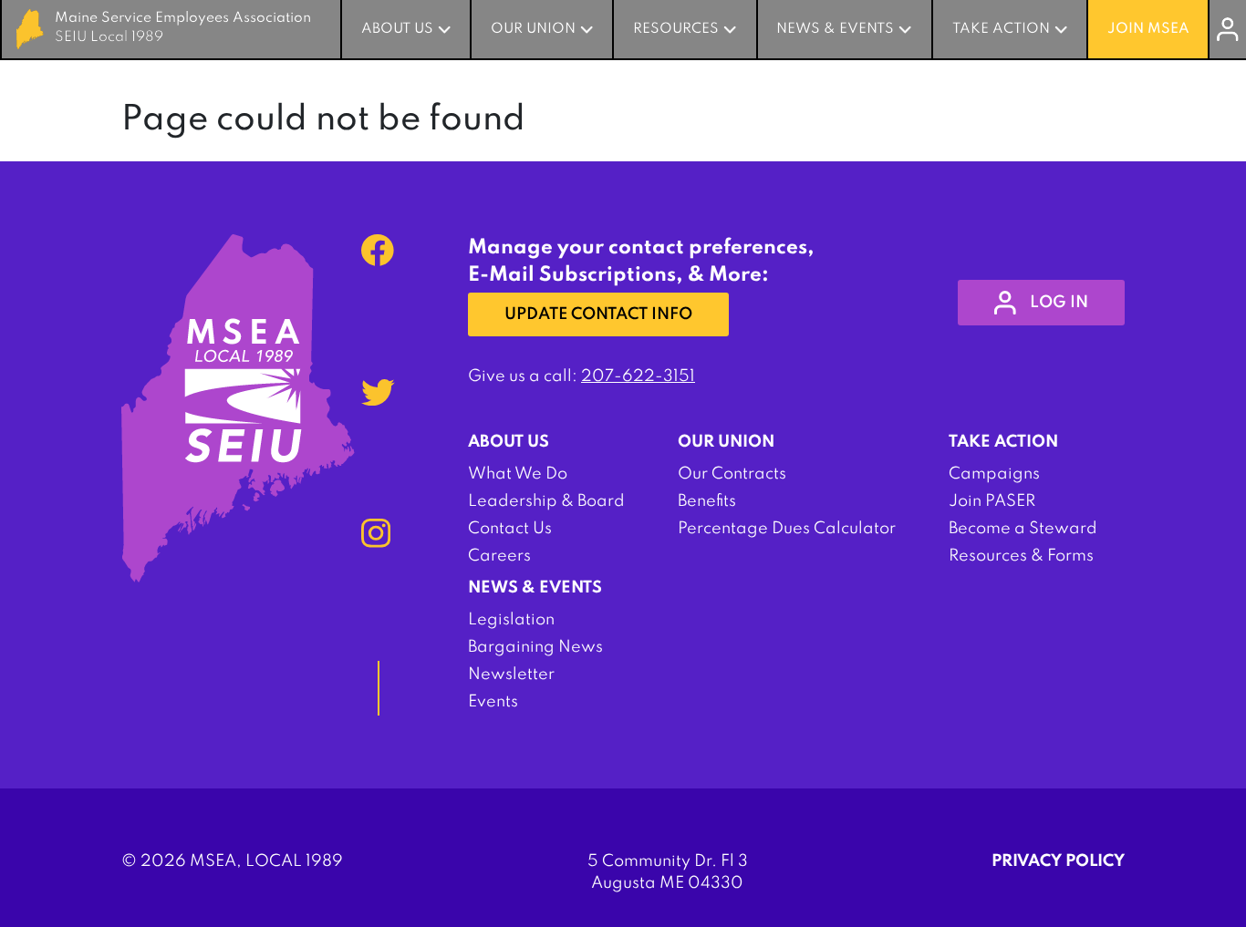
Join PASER (992, 501)
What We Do (517, 474)
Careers (499, 556)
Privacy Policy (1058, 861)
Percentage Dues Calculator (787, 528)
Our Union (533, 29)
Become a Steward (1023, 528)
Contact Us (510, 528)
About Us (397, 29)
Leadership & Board (546, 501)
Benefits (707, 501)
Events (493, 702)
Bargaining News (535, 647)
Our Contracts (732, 474)
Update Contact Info (598, 314)
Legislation (511, 620)
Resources (676, 29)
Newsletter (511, 674)
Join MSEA (1148, 29)
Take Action (1001, 29)
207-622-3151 (638, 376)
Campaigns (994, 474)
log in (1059, 302)
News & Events (835, 29)
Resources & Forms (1021, 556)
